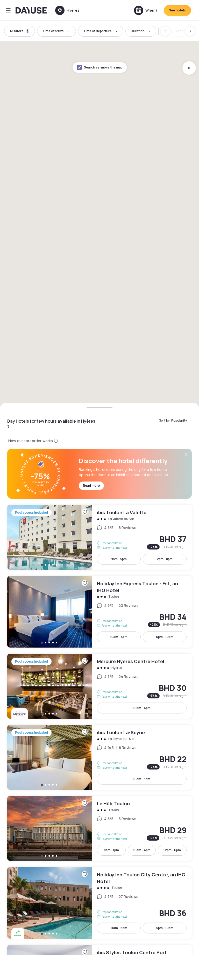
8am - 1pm (111, 850)
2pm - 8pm (165, 559)
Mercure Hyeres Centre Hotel (99, 686)
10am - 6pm (118, 637)
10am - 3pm (141, 779)
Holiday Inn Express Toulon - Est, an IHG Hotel (99, 612)
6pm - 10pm (164, 637)
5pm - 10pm (164, 928)
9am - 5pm (119, 559)
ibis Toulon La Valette (99, 537)
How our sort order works (30, 440)
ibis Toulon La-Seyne (99, 757)
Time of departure (97, 31)
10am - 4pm (142, 708)
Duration (138, 31)
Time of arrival (53, 31)
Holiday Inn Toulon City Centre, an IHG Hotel (99, 903)
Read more (91, 485)
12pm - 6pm (172, 850)
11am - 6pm (119, 928)
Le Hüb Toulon (99, 828)
